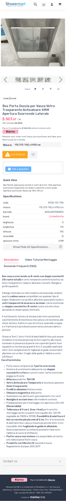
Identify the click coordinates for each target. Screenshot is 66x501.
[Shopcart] (60, 4)
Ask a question (20, 169)
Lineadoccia (56, 216)
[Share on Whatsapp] (58, 88)
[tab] (11, 260)
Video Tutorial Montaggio (41, 259)
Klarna (10, 131)
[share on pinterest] (51, 88)
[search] (35, 5)
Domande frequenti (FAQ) (20, 266)
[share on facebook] (43, 88)
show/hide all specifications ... (31, 247)
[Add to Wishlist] (33, 154)
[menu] (44, 5)
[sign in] (52, 4)
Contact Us (10, 461)
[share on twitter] (35, 88)
